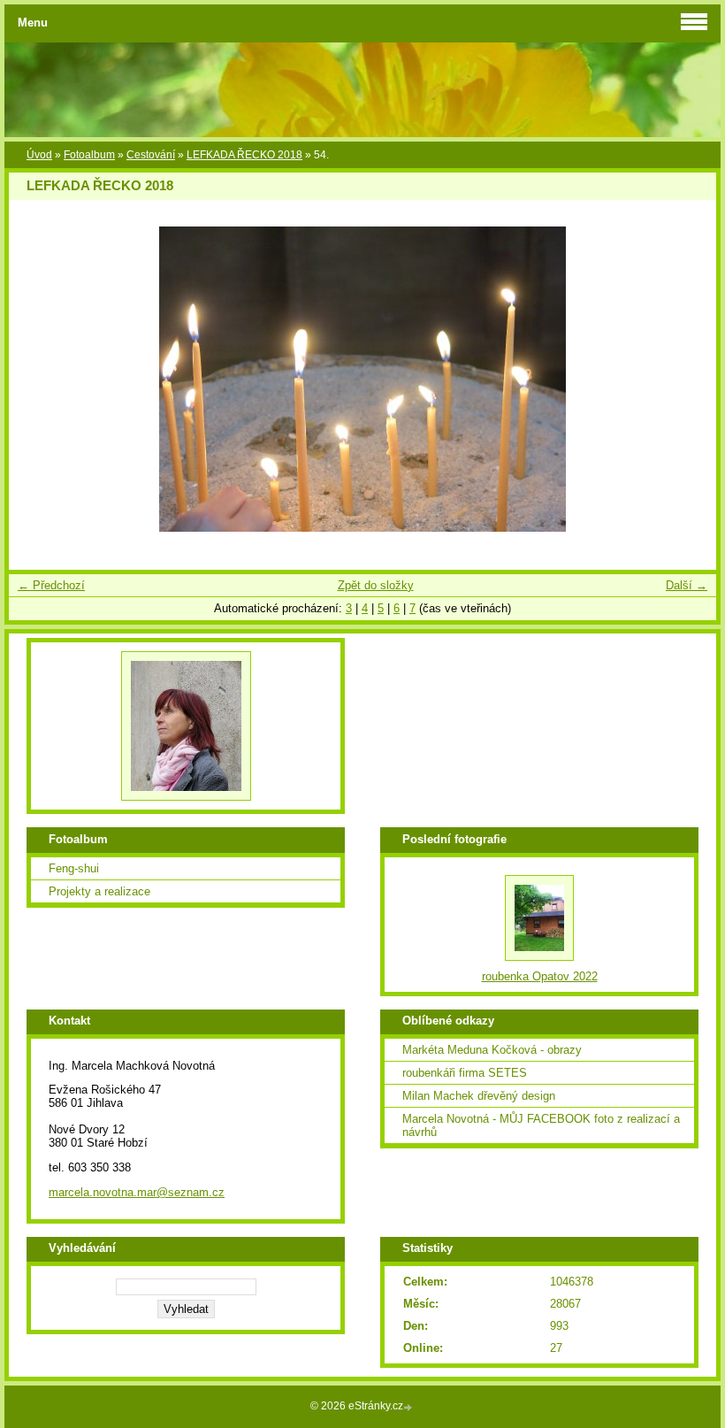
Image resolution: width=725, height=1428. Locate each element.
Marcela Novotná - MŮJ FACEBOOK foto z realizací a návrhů (541, 1125)
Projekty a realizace (99, 891)
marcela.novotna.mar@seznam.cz (137, 1192)
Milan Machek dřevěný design (478, 1095)
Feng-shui (74, 868)
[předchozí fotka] (37, 379)
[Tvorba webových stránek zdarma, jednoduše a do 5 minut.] (409, 1407)
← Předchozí (51, 585)
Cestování (150, 155)
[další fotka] (687, 379)
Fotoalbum (89, 155)
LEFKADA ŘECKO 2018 (244, 155)
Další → (686, 585)
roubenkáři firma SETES (464, 1072)
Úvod (39, 155)
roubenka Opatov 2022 (540, 976)
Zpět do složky (376, 585)
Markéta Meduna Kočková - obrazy (492, 1049)
